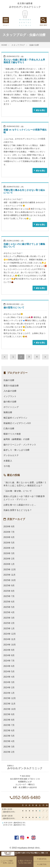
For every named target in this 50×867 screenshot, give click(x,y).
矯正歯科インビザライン (15, 418)
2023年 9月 (9, 714)
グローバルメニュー (6, 20)
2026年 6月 (9, 537)
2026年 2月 (9, 559)
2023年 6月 (9, 730)
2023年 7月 (9, 725)
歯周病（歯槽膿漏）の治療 (16, 439)
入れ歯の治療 (10, 391)
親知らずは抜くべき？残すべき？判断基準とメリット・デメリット (24, 498)
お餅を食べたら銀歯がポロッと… (19, 505)
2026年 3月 (9, 553)
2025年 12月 (9, 569)
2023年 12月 (9, 698)
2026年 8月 (9, 526)
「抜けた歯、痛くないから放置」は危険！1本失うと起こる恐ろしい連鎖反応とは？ (24, 484)
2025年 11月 (9, 575)
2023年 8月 (9, 720)
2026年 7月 (9, 532)
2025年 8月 (9, 591)
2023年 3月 (9, 747)
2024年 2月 (9, 687)
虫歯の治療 (34, 45)
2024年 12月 (9, 634)
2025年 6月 (9, 602)
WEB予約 (43, 859)
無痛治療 (7, 412)
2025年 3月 (9, 618)
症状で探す (43, 20)
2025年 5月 (9, 607)
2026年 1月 (9, 564)
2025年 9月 (9, 585)
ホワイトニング (11, 407)
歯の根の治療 (10, 401)
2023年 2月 (9, 752)
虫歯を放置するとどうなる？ (17, 510)
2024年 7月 (9, 661)
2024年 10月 (9, 645)
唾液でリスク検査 (12, 434)
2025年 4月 (9, 612)
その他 (6, 466)
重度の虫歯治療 (11, 385)
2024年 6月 (9, 666)
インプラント (10, 396)
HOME (4, 45)
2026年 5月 (9, 543)
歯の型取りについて (14, 307)
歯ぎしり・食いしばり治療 (16, 450)
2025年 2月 (9, 623)
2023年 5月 (9, 736)
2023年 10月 (9, 709)
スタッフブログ (18, 45)
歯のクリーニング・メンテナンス (19, 444)
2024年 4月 (9, 677)
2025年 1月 (9, 628)
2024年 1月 (9, 693)
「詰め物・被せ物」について (17, 491)
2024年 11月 (9, 639)
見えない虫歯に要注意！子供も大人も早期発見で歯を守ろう (24, 61)
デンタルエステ (11, 455)
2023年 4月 (9, 741)
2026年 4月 (9, 548)
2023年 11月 (9, 704)
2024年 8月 (9, 655)
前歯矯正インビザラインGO (17, 423)
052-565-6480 (26, 797)
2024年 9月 (9, 650)
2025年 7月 (9, 596)
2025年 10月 (9, 580)
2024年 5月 (9, 671)
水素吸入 (7, 461)
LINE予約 (42, 864)
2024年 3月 (9, 682)
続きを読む (40, 110)
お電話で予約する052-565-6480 (25, 862)
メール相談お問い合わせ (8, 862)
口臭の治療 (8, 428)
